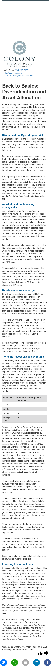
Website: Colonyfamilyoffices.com (19, 75)
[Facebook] (47, 662)
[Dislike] (46, 653)
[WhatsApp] (14, 662)
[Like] (40, 653)
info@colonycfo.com (13, 72)
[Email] (25, 662)
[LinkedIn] (36, 662)
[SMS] (3, 662)
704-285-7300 (21, 70)
